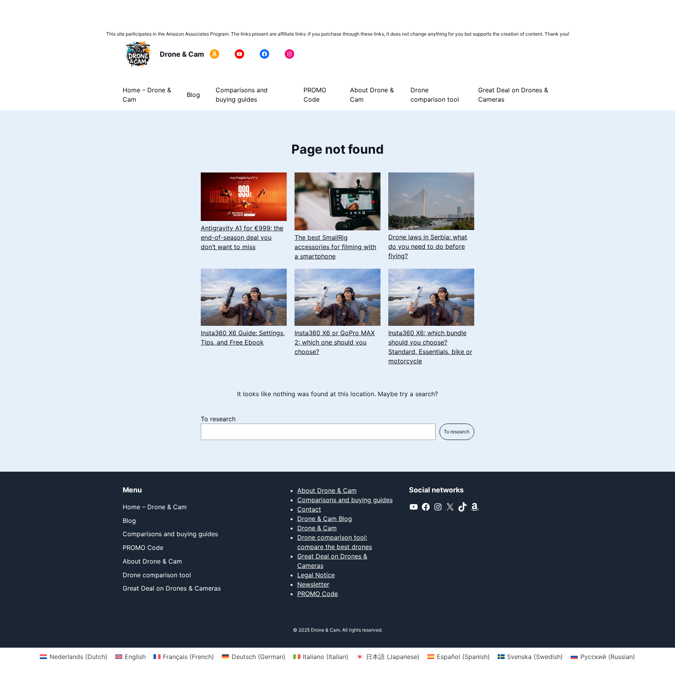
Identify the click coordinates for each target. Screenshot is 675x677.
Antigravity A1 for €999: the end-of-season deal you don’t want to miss (242, 237)
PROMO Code (317, 594)
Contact (309, 509)
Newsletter (313, 584)
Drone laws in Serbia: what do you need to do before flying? (427, 246)
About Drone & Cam (327, 490)
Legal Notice (316, 575)
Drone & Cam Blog (324, 519)
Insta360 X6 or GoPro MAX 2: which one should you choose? (335, 342)
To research (218, 419)
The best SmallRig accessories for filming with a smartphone (335, 246)
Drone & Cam (182, 54)
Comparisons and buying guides (345, 500)
